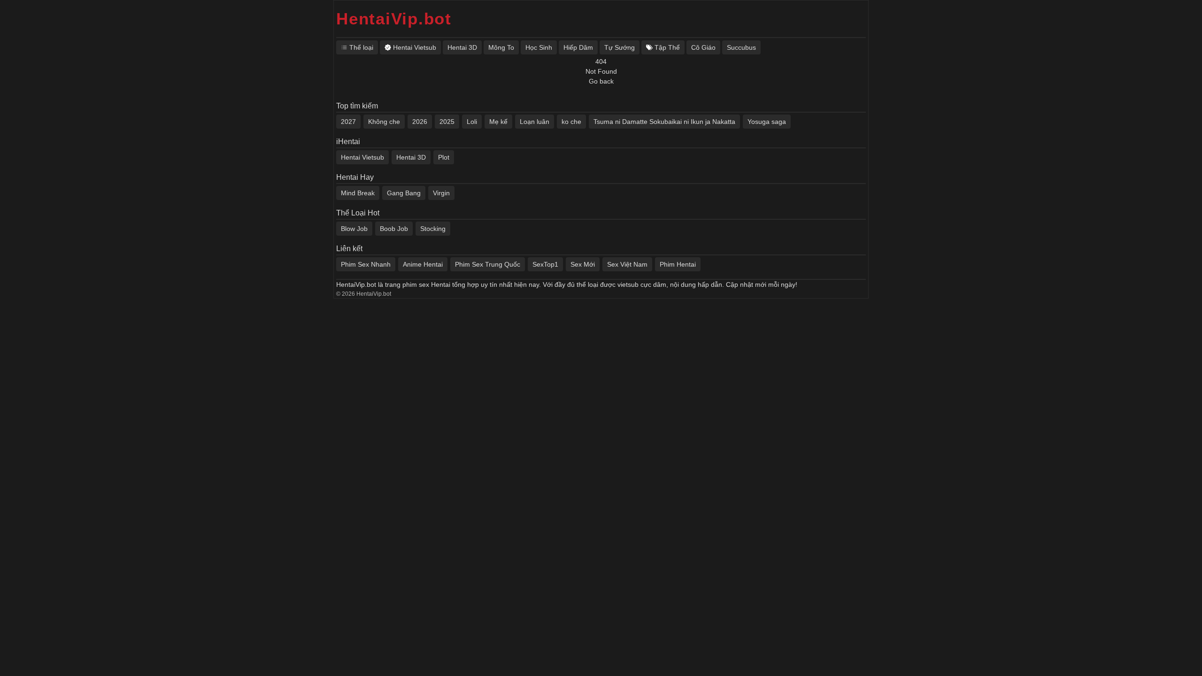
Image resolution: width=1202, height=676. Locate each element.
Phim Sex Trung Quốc (487, 264)
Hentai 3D (411, 157)
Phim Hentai (678, 264)
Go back (601, 81)
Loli (472, 121)
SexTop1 (545, 264)
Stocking (433, 228)
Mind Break (358, 193)
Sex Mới (582, 264)
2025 (447, 121)
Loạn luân (534, 121)
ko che (571, 121)
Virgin (441, 193)
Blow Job (354, 228)
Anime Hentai (423, 264)
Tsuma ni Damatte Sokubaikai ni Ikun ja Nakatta (664, 121)
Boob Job (394, 228)
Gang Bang (404, 193)
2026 (419, 121)
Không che (384, 121)
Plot (443, 157)
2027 (348, 121)
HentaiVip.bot (394, 18)
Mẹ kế (498, 121)
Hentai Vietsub (362, 157)
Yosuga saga (766, 121)
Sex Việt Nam (627, 264)
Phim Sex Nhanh (366, 264)
